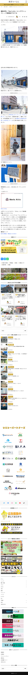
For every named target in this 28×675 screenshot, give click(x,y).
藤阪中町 (4, 264)
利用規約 (2, 654)
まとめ (2, 586)
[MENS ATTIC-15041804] (13, 142)
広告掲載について (4, 660)
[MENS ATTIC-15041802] (14, 78)
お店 (2, 588)
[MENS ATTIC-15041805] (14, 173)
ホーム (2, 579)
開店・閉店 (25, 16)
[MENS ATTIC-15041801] (14, 104)
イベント (2, 594)
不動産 (2, 600)
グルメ (2, 584)
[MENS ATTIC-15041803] (14, 34)
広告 (2, 602)
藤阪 (16, 262)
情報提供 (2, 652)
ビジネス (2, 596)
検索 (25, 330)
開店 (9, 264)
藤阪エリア (21, 262)
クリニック (3, 592)
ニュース (2, 581)
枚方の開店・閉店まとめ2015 (8, 233)
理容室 (11, 262)
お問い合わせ (3, 604)
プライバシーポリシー (5, 656)
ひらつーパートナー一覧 (5, 521)
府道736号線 (5, 262)
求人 (2, 598)
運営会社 (2, 658)
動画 (2, 590)
